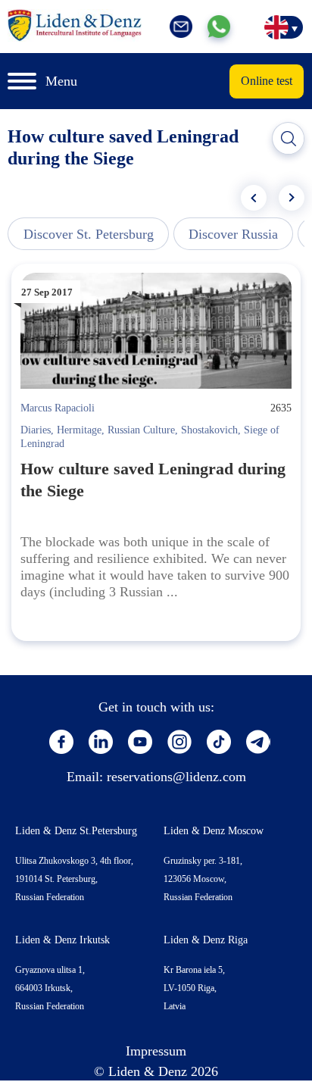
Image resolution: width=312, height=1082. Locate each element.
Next (291, 198)
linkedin (101, 742)
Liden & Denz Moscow (214, 831)
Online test (266, 80)
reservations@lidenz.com (176, 776)
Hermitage (79, 430)
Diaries (35, 430)
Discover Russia (233, 234)
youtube (140, 742)
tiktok (219, 742)
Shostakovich (209, 430)
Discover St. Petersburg (88, 234)
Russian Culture (141, 430)
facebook (61, 742)
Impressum (156, 1051)
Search (288, 139)
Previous (254, 198)
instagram (179, 742)
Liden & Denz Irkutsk (62, 940)
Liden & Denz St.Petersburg (76, 831)
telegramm (258, 742)
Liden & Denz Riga (206, 940)
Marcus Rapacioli (57, 408)
